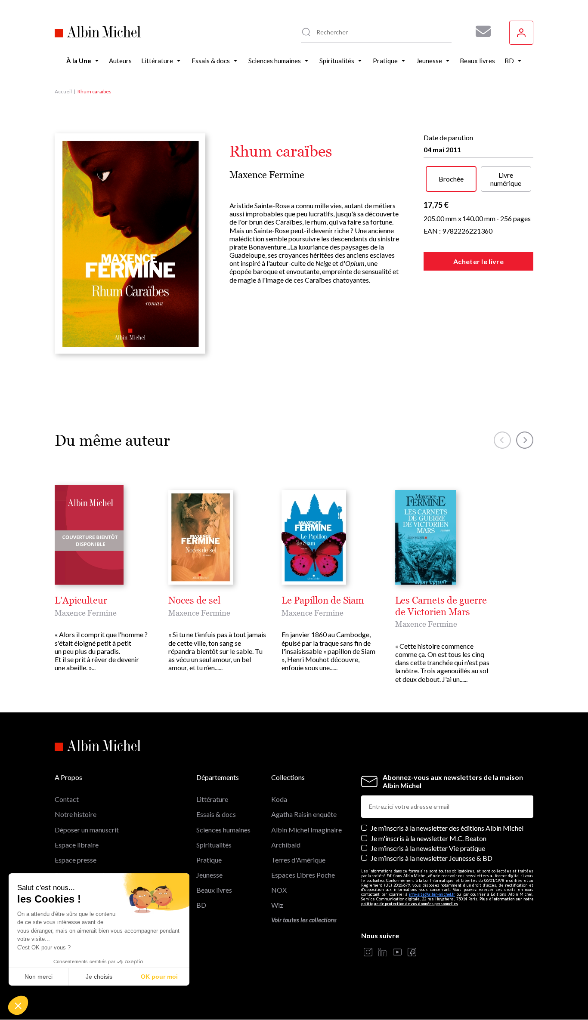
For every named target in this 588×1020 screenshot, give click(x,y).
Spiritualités (214, 845)
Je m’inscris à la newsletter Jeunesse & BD (431, 858)
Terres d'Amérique (298, 860)
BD (201, 905)
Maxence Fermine (266, 175)
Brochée (451, 179)
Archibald (285, 845)
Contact (67, 799)
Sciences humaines (223, 830)
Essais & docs (216, 814)
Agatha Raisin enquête (304, 814)
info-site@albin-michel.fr (432, 894)
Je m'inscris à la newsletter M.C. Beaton (428, 838)
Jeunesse (209, 875)
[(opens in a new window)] (368, 953)
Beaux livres (214, 890)
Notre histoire (75, 814)
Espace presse (75, 860)
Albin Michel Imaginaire (306, 830)
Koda (279, 799)
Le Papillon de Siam (323, 600)
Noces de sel (194, 600)
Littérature (212, 799)
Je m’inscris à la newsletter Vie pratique (428, 848)
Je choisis (99, 976)
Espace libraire (77, 845)
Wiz (277, 905)
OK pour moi (159, 976)
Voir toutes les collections (304, 920)
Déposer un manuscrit (87, 830)
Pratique (209, 860)
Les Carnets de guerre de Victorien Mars (441, 606)
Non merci (39, 976)
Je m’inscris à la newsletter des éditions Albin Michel (447, 828)
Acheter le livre (478, 261)
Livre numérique (505, 179)
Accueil (63, 91)
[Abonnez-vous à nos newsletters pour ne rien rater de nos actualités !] (480, 31)
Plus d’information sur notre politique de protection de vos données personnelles (447, 901)
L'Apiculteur (81, 600)
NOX (279, 890)
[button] (18, 1005)
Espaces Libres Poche (303, 875)
